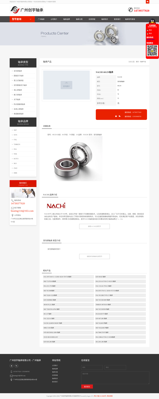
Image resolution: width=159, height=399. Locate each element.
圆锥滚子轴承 (19, 76)
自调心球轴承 (19, 109)
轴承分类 (79, 19)
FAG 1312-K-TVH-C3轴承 (103, 286)
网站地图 (110, 396)
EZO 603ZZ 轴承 (101, 277)
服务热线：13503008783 (133, 116)
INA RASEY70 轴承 (102, 314)
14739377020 (17, 371)
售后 (150, 33)
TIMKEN (17, 144)
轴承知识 (104, 19)
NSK (15, 154)
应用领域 (92, 19)
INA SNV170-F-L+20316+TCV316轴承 (107, 291)
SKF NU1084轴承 (49, 291)
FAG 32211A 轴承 (49, 318)
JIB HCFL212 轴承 (49, 304)
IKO (15, 163)
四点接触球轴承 (19, 104)
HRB (15, 173)
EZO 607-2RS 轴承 (101, 318)
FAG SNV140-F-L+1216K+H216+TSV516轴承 (57, 277)
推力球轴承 (18, 95)
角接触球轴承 (19, 114)
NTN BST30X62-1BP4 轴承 (52, 332)
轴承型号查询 (130, 19)
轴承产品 (143, 62)
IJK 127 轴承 (47, 314)
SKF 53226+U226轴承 (50, 295)
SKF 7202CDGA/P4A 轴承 (51, 309)
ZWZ (15, 168)
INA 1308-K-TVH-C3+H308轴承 (105, 337)
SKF (15, 130)
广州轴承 (41, 19)
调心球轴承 (18, 90)
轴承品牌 (66, 19)
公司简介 (54, 19)
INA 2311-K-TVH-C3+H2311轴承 (106, 281)
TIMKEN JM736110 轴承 (103, 304)
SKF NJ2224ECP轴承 (102, 328)
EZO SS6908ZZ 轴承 (50, 300)
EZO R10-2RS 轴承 (49, 342)
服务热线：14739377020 (133, 112)
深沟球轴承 (18, 71)
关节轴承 (17, 99)
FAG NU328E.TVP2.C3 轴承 (104, 295)
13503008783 (26, 371)
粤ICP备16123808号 (100, 396)
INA (15, 149)
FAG (15, 140)
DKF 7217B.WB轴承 (50, 281)
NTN (15, 135)
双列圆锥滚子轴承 (20, 85)
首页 (137, 62)
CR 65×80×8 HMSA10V (51, 337)
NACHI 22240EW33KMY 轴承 (53, 323)
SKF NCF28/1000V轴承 (103, 300)
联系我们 (117, 19)
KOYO (16, 159)
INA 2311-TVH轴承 (49, 286)
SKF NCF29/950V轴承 (102, 309)
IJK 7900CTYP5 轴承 (102, 332)
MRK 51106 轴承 (49, 328)
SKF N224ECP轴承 (101, 323)
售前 (150, 30)
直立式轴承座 (19, 80)
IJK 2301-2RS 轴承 (101, 342)
